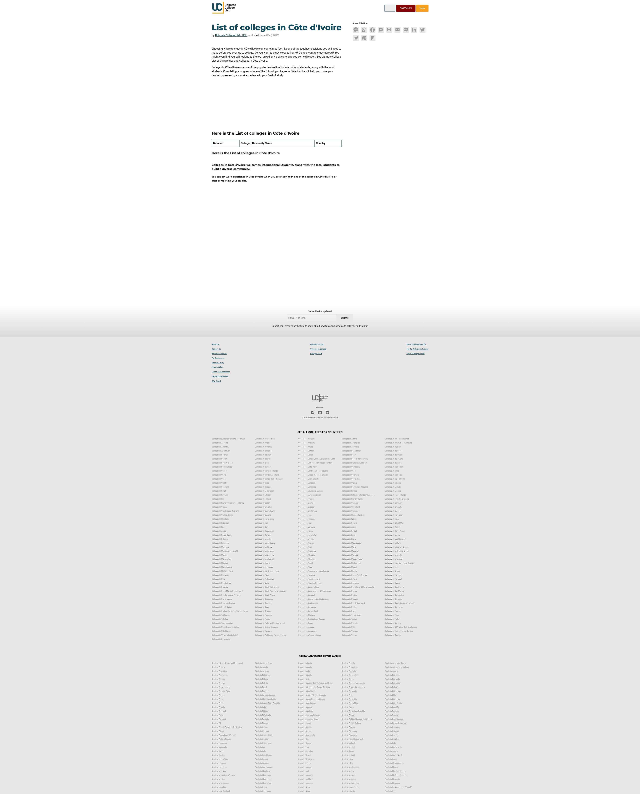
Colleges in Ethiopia (263, 495)
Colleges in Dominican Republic (355, 487)
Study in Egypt (217, 715)
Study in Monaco (349, 779)
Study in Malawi (391, 767)
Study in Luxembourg (263, 767)
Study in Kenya (304, 755)
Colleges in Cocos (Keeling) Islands (313, 475)
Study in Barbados (392, 675)
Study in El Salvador (263, 715)
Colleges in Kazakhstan (264, 531)
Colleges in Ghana (219, 507)
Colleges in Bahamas (263, 451)
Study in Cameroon (393, 691)
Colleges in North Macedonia (267, 571)
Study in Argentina (219, 671)
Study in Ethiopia (262, 719)
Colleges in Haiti (305, 515)
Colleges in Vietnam (350, 631)
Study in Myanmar (392, 783)
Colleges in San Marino (394, 591)
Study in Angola (261, 667)
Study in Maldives (262, 771)
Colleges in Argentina (220, 447)
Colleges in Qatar (262, 583)
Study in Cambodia (349, 691)
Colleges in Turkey (392, 619)
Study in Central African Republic (312, 695)
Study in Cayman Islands (265, 695)
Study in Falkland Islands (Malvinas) (357, 719)
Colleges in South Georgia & (353, 603)
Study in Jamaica (305, 751)
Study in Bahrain (305, 675)
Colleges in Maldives (263, 547)
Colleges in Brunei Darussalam (354, 463)
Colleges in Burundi (263, 467)
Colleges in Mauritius (307, 551)
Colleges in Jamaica (306, 527)
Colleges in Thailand (306, 615)
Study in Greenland (349, 731)
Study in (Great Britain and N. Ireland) (227, 663)
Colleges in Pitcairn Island (309, 579)
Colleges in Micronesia (264, 555)
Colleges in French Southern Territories (228, 503)
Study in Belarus (218, 679)
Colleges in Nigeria (349, 567)
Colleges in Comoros (393, 475)
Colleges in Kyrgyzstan (307, 535)
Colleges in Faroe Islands (395, 495)
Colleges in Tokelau (220, 619)
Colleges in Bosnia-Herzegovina (355, 459)
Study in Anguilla (305, 667)
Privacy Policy (217, 367)
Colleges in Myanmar (393, 559)
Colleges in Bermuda (393, 455)
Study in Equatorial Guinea (309, 715)
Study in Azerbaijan (220, 675)
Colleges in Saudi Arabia (265, 595)
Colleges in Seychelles (394, 595)
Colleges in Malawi (393, 543)
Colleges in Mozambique (352, 559)
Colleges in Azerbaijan (221, 451)
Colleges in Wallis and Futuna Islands (270, 635)
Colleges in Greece (306, 507)
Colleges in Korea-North (395, 531)
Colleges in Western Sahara (309, 635)
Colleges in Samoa (349, 591)
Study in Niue (390, 791)
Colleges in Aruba (305, 447)
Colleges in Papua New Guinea (354, 575)
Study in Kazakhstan (263, 755)
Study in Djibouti (261, 711)
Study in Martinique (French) (223, 775)
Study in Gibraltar (262, 731)
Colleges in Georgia (350, 503)
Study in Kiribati (348, 755)
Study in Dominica (305, 711)
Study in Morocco (305, 783)
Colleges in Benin (349, 455)
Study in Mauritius (306, 775)
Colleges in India (392, 519)
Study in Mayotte (349, 775)
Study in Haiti (304, 739)
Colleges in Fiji (218, 499)
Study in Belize (304, 679)
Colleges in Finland (263, 499)
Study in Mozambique (351, 783)
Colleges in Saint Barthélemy (267, 587)
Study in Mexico (218, 779)
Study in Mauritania (263, 775)
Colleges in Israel (219, 527)
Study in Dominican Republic (353, 711)
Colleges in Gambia (306, 503)
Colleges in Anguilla (306, 443)
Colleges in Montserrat (264, 559)
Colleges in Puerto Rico (221, 583)
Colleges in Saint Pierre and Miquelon (270, 591)
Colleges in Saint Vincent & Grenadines (314, 591)
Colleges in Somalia (263, 603)
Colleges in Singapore (264, 599)
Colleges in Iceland (349, 519)
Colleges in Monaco (350, 555)
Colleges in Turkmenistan (222, 623)
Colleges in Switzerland (308, 611)
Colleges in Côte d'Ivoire (395, 479)
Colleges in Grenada (393, 507)
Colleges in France (306, 499)
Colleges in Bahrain (306, 451)
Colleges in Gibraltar (263, 507)
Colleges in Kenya (305, 531)
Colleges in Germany (393, 503)
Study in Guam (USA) (263, 735)
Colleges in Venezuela (307, 631)
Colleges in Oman (392, 571)
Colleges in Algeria (349, 439)
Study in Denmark (219, 711)
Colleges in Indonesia (220, 523)
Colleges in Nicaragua (264, 567)
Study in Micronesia (263, 779)
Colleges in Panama (306, 575)
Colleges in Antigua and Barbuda (398, 443)
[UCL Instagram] (320, 413)
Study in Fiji (216, 723)
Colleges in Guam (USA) (265, 511)
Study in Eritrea (348, 715)
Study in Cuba (260, 707)
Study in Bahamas (262, 675)
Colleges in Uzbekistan (221, 631)
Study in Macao (304, 767)
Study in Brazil (261, 687)
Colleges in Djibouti (263, 487)
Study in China (218, 699)
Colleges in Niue (391, 567)
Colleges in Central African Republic (313, 471)
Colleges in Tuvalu (305, 623)
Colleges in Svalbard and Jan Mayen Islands (230, 611)
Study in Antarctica (350, 667)
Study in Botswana (392, 683)
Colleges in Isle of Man (394, 523)
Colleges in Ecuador (393, 487)
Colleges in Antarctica (351, 443)
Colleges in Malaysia (220, 547)
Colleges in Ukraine (393, 623)
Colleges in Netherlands (352, 563)
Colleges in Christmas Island (267, 475)
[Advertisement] (277, 103)
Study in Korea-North (393, 755)
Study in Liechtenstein (394, 763)
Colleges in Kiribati (349, 531)
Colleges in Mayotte (350, 551)
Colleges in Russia (392, 583)
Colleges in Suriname (394, 607)
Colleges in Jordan (219, 531)
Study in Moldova (305, 779)
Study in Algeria (348, 663)
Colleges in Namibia (220, 563)
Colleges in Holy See (393, 515)
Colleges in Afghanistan (265, 439)
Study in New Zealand (221, 791)
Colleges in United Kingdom (266, 627)
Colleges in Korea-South (222, 535)
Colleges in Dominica (307, 487)
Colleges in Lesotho (263, 539)
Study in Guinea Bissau (221, 739)
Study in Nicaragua (263, 791)
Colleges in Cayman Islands (266, 471)
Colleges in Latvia (392, 535)
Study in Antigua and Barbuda (397, 667)
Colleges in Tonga (262, 619)
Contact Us (216, 349)
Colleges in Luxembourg (265, 543)
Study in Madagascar (350, 767)
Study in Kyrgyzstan (306, 759)
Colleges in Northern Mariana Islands (313, 571)
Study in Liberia (304, 763)
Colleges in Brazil (262, 463)
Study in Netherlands (350, 787)
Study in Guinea (391, 735)
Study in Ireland (348, 747)
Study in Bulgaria (392, 687)
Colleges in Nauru (262, 563)
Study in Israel (218, 751)
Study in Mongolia (392, 779)
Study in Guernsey (349, 735)
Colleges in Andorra (220, 443)
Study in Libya (347, 763)
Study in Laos (347, 759)
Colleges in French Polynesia (397, 499)
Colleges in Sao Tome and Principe (226, 595)
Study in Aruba (304, 671)
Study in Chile (390, 695)
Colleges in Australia (350, 447)
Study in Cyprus (348, 707)
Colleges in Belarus (220, 455)
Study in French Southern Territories (227, 727)
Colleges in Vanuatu (263, 631)
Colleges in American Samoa (397, 439)
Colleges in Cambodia (351, 467)
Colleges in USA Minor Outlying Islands (401, 627)
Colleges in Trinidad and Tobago (311, 619)
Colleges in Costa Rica (351, 479)
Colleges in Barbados (393, 451)
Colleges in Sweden (263, 611)
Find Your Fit (406, 8)
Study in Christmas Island (265, 699)
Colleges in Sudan (349, 607)
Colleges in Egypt (219, 491)
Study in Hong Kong (263, 743)
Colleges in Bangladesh (351, 451)
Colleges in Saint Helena (308, 587)
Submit (344, 317)
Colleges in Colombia (350, 475)
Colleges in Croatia (219, 483)
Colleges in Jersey (392, 527)
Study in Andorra (218, 667)
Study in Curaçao (305, 707)
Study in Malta (348, 771)
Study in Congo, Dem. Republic (267, 703)
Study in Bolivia (261, 683)
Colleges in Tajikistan (221, 615)
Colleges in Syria (349, 611)
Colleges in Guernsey (350, 511)
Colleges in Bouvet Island (222, 463)
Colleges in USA (317, 344)
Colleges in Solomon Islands (223, 603)
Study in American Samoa (395, 663)
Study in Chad (347, 695)
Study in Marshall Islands (395, 771)
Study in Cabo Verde (306, 691)
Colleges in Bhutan (219, 459)
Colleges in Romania (350, 583)
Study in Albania (305, 663)
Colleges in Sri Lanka (307, 607)
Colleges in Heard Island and (353, 515)
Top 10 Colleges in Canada (417, 349)
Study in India (390, 743)
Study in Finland (261, 723)
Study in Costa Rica (350, 703)
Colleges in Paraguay (393, 575)
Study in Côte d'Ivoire (393, 703)
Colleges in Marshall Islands (396, 547)
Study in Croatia (218, 707)
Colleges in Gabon (262, 503)
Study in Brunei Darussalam (353, 687)
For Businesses (218, 358)
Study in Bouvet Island (221, 687)
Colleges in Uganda (350, 623)
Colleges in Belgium (263, 455)
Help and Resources (220, 376)
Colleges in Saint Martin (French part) (227, 591)
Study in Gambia (305, 727)
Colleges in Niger (305, 567)
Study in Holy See (392, 739)
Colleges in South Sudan (222, 607)
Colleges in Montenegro (221, 559)
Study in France (304, 723)
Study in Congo (218, 703)
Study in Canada (218, 695)
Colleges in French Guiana (352, 499)
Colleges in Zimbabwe (221, 639)
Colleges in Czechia (393, 483)
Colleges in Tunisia (349, 619)
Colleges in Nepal (305, 563)
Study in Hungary (305, 743)
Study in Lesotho (262, 763)
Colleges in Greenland (351, 507)
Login (422, 8)
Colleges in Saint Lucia (394, 587)
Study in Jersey (391, 751)
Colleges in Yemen (349, 635)
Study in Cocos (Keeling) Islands (311, 699)
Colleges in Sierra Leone (222, 599)
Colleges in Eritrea (349, 491)
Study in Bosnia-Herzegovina (353, 683)
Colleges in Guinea (392, 511)
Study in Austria (391, 671)
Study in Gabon (261, 727)
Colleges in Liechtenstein (395, 539)
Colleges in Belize (305, 455)
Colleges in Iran (261, 523)
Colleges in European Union (309, 495)
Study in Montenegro (220, 783)
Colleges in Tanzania (263, 615)
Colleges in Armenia (263, 447)
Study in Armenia (262, 671)
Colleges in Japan (349, 527)
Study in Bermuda (392, 679)
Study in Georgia (348, 727)
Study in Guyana (261, 739)
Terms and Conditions (221, 372)
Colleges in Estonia (393, 491)
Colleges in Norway (350, 571)
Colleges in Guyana (263, 515)
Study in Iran (260, 747)
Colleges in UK (316, 354)
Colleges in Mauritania (264, 551)
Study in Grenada (392, 731)
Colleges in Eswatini (220, 495)
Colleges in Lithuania (220, 543)
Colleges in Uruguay (306, 627)
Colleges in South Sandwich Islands (399, 603)
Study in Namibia (219, 787)
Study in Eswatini (219, 719)
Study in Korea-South (220, 759)
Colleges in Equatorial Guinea (310, 491)
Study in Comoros (392, 699)
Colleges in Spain (262, 607)
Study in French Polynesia (395, 723)
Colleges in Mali (305, 547)
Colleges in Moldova (306, 555)
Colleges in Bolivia (262, 459)
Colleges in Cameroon (394, 467)
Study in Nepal (304, 787)
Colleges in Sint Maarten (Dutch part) (313, 599)
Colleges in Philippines (264, 579)
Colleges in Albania (306, 439)
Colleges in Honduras (220, 519)
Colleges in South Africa (308, 603)
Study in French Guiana (351, 723)
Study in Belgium (262, 679)
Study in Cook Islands (307, 703)
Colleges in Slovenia (393, 599)
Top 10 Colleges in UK (415, 354)
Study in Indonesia (219, 747)
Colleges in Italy (261, 527)
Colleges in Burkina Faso (222, 467)
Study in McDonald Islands (396, 775)
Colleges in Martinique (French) (225, 551)
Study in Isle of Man (393, 747)
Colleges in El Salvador (264, 491)
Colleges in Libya (349, 539)
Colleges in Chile (392, 471)
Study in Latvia (391, 759)
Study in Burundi (261, 691)
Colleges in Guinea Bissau (222, 515)
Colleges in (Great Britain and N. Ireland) (228, 439)
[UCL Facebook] (312, 413)
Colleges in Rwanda (220, 587)
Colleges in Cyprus (349, 483)
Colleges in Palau (262, 575)
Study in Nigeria (348, 791)
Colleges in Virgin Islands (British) (399, 631)
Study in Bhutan (218, 683)
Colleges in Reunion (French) (310, 583)
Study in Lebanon (219, 763)
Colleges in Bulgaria (393, 463)
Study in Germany (392, 727)
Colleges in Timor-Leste (352, 615)
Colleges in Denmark (220, 487)
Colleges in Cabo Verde (308, 467)
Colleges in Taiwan (392, 611)
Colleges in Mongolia (393, 555)
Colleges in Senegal (306, 595)
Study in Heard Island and (352, 739)
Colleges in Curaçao (306, 483)
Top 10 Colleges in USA (416, 344)
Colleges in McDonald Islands (397, 551)
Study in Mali (303, 771)
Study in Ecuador (392, 711)
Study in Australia (349, 671)
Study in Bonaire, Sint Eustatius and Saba (315, 683)
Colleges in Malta (349, 547)
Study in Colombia (349, 699)
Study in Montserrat (263, 783)
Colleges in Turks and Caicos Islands (270, 623)
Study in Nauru (261, 787)
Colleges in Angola (262, 443)
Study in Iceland (348, 743)
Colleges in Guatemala (307, 511)
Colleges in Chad (349, 471)
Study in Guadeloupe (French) (224, 735)
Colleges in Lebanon (220, 539)
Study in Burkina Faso (221, 691)
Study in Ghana (218, 731)
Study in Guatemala (306, 735)
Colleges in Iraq (304, 523)
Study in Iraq (303, 747)
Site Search (216, 381)
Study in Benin (348, 679)
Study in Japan (348, 751)
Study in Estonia (391, 715)
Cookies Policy (218, 363)
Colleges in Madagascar (352, 543)
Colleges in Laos (348, 535)
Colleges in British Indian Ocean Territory (315, 463)
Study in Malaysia (219, 771)
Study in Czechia (392, 707)
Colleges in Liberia (306, 539)
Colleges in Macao (306, 543)
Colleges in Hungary (306, 519)
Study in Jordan (218, 755)
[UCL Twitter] (327, 413)
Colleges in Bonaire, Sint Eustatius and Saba (316, 459)
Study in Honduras (219, 743)
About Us (215, 344)
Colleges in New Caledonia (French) (399, 563)
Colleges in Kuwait (262, 535)
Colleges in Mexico (219, 555)
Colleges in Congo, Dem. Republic (269, 479)
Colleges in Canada (318, 349)
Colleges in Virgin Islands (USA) (225, 635)
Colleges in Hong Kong (264, 519)
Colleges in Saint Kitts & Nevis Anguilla (358, 587)
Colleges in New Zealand (222, 567)
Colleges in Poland (349, 579)
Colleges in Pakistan (220, 575)
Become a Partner (219, 354)
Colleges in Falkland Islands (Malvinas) (358, 495)
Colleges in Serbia (349, 595)
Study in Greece (305, 731)
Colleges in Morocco (306, 559)
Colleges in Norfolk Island (222, 571)
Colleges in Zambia (393, 635)
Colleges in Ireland (349, 523)
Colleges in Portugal (393, 579)
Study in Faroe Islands (394, 719)
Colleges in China (219, 475)
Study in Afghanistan (263, 663)
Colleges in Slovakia (350, 599)
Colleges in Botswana (394, 459)
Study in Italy (260, 751)
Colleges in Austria (393, 447)
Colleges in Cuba (262, 483)
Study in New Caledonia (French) (398, 787)
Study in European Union (308, 719)
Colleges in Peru (218, 579)
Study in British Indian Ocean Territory (314, 687)
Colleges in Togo (392, 615)
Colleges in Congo (219, 479)
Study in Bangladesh (350, 675)
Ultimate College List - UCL (231, 35)
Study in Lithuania (219, 767)
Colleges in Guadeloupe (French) (225, 511)
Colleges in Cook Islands (308, 479)
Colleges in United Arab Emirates (225, 627)
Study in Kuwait (261, 759)
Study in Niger (304, 791)
